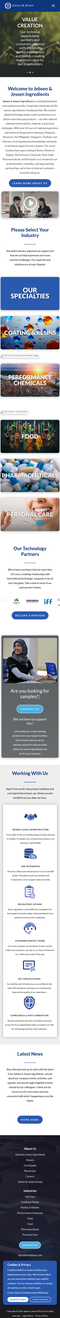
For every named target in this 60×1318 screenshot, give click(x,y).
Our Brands (30, 1159)
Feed (30, 1218)
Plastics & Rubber (30, 1201)
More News (30, 1114)
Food (30, 1212)
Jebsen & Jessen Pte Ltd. (34, 1305)
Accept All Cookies (18, 1299)
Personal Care (30, 1229)
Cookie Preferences (40, 1299)
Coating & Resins (30, 1196)
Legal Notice (27, 1310)
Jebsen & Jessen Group (30, 1176)
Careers (30, 1170)
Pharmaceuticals (30, 1223)
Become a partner (30, 615)
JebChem (30, 1190)
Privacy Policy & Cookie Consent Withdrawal (27, 1292)
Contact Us (29, 703)
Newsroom (30, 1165)
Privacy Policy (41, 1310)
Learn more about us (30, 183)
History (30, 1154)
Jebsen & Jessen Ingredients (30, 1148)
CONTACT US (30, 1239)
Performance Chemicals (30, 1207)
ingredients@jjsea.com (30, 1249)
